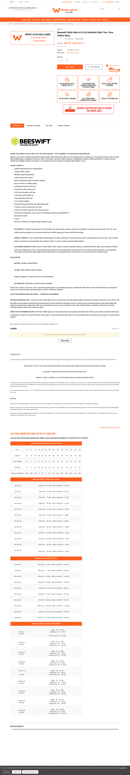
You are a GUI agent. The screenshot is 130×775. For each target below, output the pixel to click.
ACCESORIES (85, 20)
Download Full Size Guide (111, 427)
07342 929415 (39, 41)
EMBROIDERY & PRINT (73, 20)
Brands (105, 20)
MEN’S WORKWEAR (46, 20)
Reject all (17, 772)
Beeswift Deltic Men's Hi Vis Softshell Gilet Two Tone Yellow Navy (56, 23)
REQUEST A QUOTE (96, 20)
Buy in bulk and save (73, 52)
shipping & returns (33, 126)
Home (10, 23)
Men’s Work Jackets (32, 23)
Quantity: (60, 57)
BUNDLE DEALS (26, 20)
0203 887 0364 (68, 2)
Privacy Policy (122, 768)
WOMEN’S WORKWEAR (59, 20)
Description (17, 125)
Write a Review (79, 39)
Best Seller (36, 20)
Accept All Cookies (30, 772)
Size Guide (49, 126)
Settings (7, 772)
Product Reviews (63, 126)
